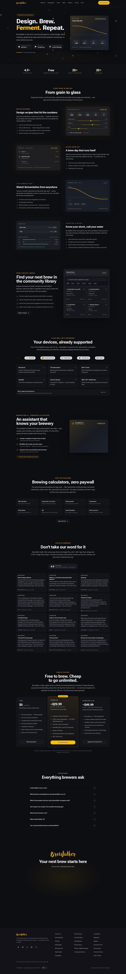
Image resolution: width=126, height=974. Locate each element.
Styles (64, 2)
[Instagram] (36, 947)
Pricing (77, 2)
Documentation (78, 937)
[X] (27, 947)
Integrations (51, 2)
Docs (82, 2)
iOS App (57, 941)
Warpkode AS (31, 968)
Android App (58, 944)
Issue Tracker (97, 955)
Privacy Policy (97, 948)
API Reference (78, 941)
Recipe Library (78, 944)
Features (42, 2)
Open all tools (62, 521)
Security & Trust (98, 944)
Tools (58, 2)
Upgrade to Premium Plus (95, 742)
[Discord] (18, 947)
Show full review (39, 585)
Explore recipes (22, 313)
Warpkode (96, 937)
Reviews (70, 2)
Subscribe (77, 892)
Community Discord (79, 952)
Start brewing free (31, 742)
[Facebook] (23, 947)
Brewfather (21, 3)
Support (96, 941)
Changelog (58, 955)
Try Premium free (63, 742)
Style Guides (58, 952)
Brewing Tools (59, 948)
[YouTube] (32, 947)
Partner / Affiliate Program (81, 948)
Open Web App (104, 2)
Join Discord (64, 916)
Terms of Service (98, 952)
